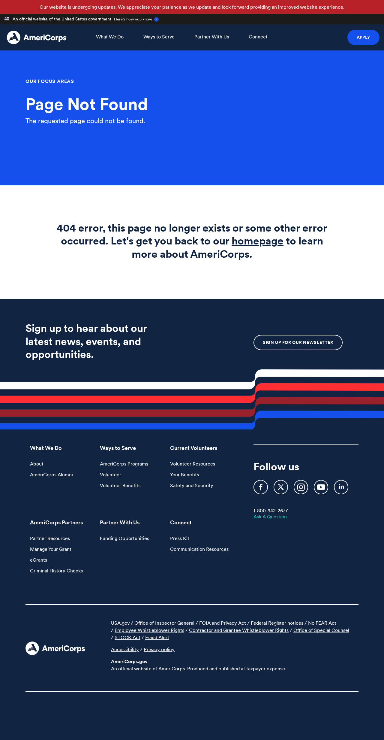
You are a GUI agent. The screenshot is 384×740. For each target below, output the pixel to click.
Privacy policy (159, 649)
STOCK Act (127, 637)
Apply (363, 37)
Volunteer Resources (192, 464)
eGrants (38, 560)
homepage (258, 240)
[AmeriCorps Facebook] (261, 490)
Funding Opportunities (124, 538)
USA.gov (120, 623)
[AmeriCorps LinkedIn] (341, 490)
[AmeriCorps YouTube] (321, 490)
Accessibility (125, 649)
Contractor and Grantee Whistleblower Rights (239, 630)
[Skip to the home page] (36, 37)
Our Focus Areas (50, 81)
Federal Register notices (277, 623)
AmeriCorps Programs (124, 464)
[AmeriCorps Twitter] (281, 490)
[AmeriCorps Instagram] (301, 490)
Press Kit (179, 538)
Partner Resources (50, 538)
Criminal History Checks (56, 571)
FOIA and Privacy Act (222, 623)
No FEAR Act (322, 623)
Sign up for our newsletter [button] (298, 342)
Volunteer (110, 475)
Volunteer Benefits (120, 485)
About (37, 464)
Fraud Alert (157, 637)
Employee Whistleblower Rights (149, 630)
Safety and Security (191, 485)
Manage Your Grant (50, 549)
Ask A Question (270, 517)
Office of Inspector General (164, 623)
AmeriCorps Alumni (51, 475)
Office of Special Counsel (321, 630)
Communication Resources (199, 549)
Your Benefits (184, 475)
